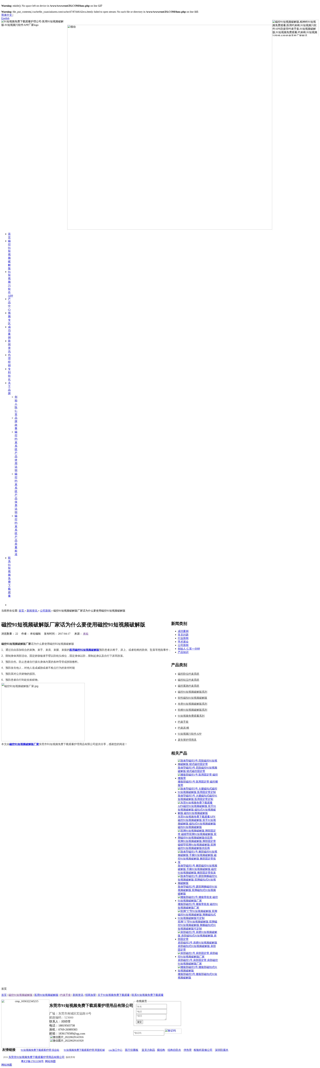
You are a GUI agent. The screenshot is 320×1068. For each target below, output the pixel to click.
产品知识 (183, 652)
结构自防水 (174, 1050)
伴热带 (188, 1050)
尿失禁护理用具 (187, 739)
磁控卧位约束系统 (188, 673)
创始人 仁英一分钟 (189, 648)
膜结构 (161, 1050)
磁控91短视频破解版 (20, 995)
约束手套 (183, 721)
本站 (85, 633)
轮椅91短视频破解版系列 (192, 709)
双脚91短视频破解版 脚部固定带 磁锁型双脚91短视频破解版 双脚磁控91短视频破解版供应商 (197, 845)
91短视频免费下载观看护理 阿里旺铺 (84, 1050)
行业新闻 (183, 638)
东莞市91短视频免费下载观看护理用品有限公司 (36, 1057)
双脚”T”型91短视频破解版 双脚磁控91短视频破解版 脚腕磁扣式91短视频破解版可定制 (197, 925)
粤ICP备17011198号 (32, 1061)
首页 (4, 995)
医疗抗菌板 (131, 1050)
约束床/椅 (183, 727)
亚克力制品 (148, 1050)
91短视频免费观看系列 (191, 715)
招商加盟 (90, 995)
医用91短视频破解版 (46, 995)
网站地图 (50, 1061)
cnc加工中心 (115, 1050)
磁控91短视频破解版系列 (192, 691)
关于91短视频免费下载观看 (114, 995)
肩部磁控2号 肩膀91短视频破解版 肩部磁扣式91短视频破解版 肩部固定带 (197, 946)
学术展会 (183, 641)
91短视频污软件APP (190, 733)
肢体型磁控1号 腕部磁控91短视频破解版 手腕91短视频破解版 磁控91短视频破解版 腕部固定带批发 (197, 869)
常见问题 (183, 634)
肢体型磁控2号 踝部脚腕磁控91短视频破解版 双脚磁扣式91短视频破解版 (197, 890)
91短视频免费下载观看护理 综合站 (40, 1050)
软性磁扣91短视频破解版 (192, 697)
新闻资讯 (78, 995)
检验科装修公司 (203, 1050)
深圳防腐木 (221, 1050)
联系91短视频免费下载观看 (148, 995)
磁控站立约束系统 (188, 679)
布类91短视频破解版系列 (192, 703)
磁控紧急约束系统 (188, 685)
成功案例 (183, 631)
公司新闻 (183, 645)
